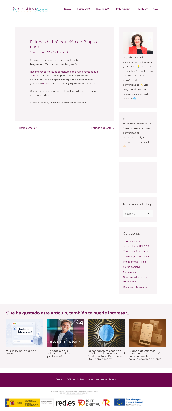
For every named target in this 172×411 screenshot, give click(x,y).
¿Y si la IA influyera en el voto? (21, 352)
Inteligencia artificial (134, 261)
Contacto (142, 9)
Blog (155, 9)
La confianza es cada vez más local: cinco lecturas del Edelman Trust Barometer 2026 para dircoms (106, 355)
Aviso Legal (60, 379)
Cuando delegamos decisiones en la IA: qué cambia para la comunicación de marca (145, 355)
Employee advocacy (137, 256)
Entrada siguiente (102, 128)
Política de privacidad (75, 379)
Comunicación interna (136, 251)
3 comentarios (38, 52)
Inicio (67, 9)
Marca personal (132, 267)
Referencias (123, 9)
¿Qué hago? (102, 9)
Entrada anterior (26, 128)
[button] (110, 9)
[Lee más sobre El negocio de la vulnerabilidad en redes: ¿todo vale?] (65, 332)
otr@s (45, 83)
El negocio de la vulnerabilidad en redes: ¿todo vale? (63, 353)
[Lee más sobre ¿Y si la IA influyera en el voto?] (24, 332)
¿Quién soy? (82, 9)
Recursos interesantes (135, 287)
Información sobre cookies (96, 379)
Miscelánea (129, 272)
